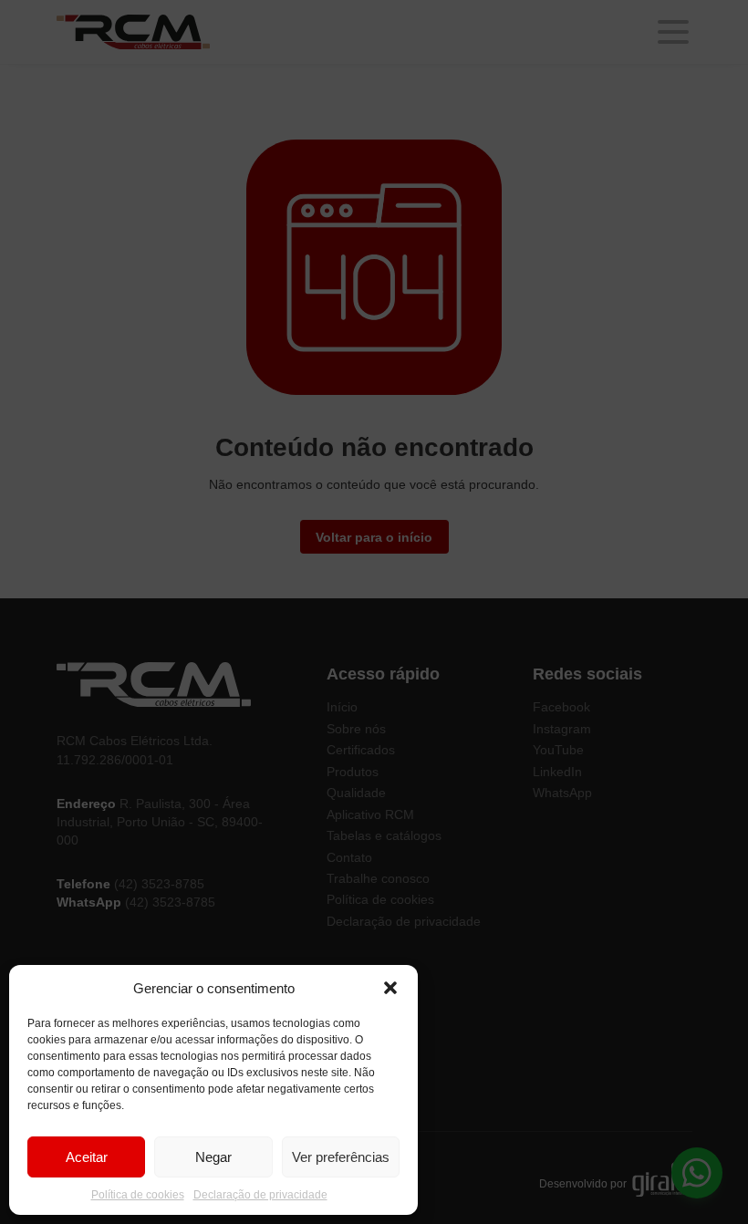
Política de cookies (137, 1194)
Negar (213, 1157)
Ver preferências (341, 1157)
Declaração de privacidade (260, 1194)
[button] (390, 988)
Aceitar (87, 1157)
